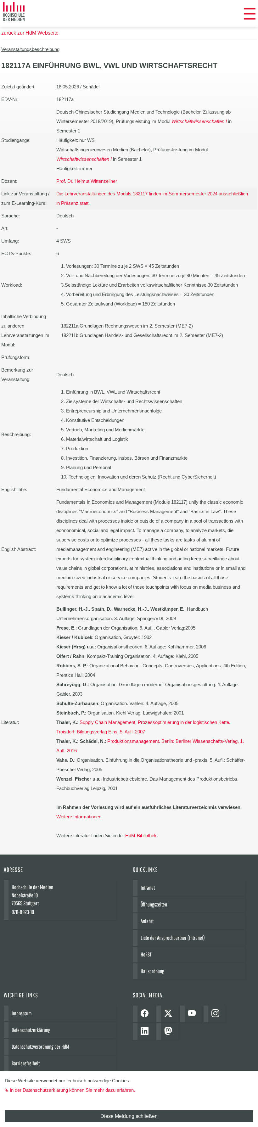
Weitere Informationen (78, 816)
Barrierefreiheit (26, 1063)
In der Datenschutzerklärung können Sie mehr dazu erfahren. (72, 1090)
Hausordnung (152, 971)
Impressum (22, 1013)
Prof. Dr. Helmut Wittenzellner (86, 181)
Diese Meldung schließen (129, 1116)
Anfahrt (147, 921)
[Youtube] (193, 1014)
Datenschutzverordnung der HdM (40, 1046)
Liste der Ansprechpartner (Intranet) (173, 937)
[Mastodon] (169, 1031)
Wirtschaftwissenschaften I (199, 121)
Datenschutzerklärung (31, 1030)
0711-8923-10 (23, 912)
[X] (169, 1014)
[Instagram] (217, 1014)
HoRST (146, 954)
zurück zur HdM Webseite (30, 33)
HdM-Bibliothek (141, 835)
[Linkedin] (146, 1031)
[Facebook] (146, 1014)
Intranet (148, 887)
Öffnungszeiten (154, 904)
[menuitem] (250, 14)
